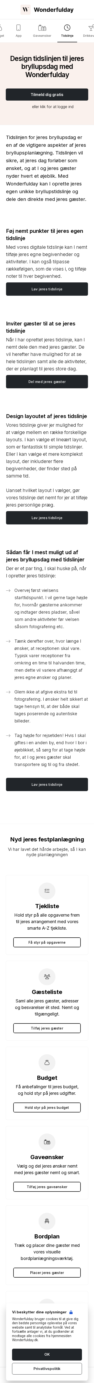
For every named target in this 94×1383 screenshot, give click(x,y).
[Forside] (47, 9)
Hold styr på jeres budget (47, 1107)
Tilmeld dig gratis (47, 94)
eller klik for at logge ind (53, 106)
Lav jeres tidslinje (47, 289)
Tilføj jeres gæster (47, 1028)
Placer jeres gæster (47, 1273)
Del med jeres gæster (47, 382)
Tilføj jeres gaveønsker (47, 1187)
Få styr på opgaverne (47, 942)
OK (47, 1354)
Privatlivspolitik (47, 1368)
